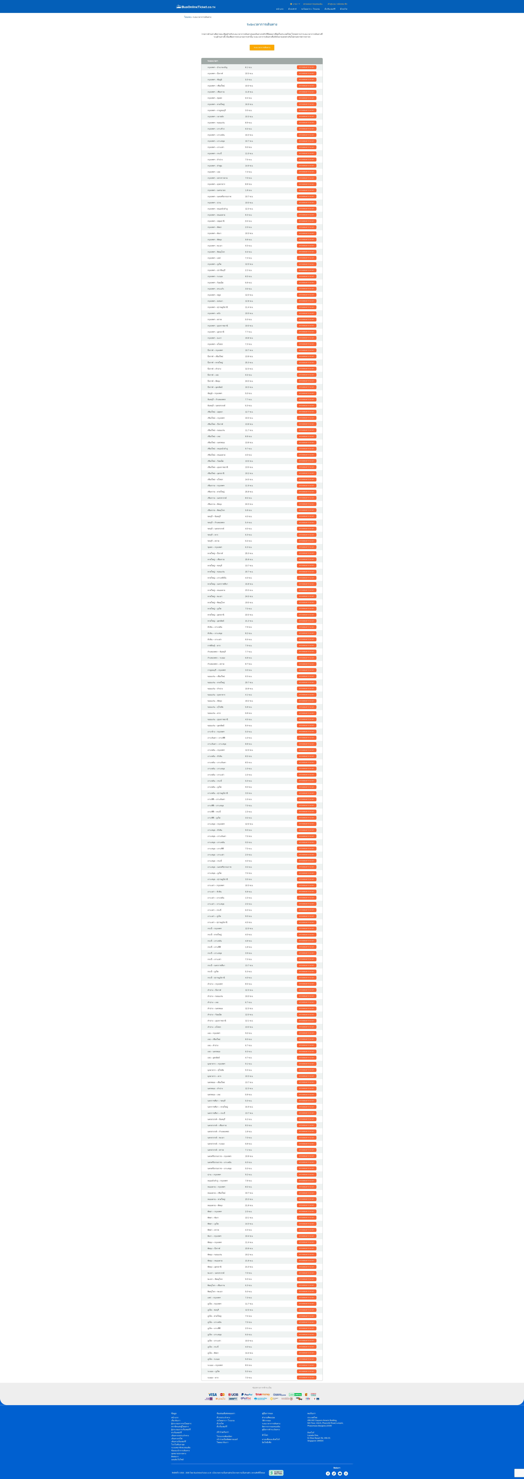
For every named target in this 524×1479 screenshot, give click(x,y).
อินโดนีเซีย (266, 1442)
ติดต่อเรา (175, 1456)
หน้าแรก (280, 9)
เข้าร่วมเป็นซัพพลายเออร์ (227, 1439)
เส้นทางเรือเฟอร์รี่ (178, 1441)
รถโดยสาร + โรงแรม (310, 9)
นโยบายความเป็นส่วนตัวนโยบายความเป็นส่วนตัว (231, 1473)
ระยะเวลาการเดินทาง (262, 47)
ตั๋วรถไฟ (343, 9)
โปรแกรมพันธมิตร (224, 1436)
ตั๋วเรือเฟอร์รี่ (330, 9)
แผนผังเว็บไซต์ (177, 1459)
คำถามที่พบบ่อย (268, 1417)
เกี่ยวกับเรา (175, 1420)
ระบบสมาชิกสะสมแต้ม (180, 1447)
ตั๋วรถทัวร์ (292, 9)
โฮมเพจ (187, 17)
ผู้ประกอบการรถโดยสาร (181, 1423)
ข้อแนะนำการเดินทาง (180, 1450)
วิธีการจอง (266, 1420)
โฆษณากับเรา (222, 1442)
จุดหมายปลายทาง (178, 1453)
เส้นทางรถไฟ (176, 1438)
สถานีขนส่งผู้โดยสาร (180, 1426)
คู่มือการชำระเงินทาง (271, 1429)
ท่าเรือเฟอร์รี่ (176, 1432)
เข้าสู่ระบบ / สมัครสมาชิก (337, 4)
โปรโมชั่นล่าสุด (177, 1444)
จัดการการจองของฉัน (271, 1426)
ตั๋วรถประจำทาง (223, 1417)
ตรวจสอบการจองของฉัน (312, 4)
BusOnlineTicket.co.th (202, 1473)
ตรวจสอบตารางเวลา (306, 67)
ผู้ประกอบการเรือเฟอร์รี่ (181, 1429)
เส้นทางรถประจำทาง (180, 1435)
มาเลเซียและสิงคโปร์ (271, 1439)
